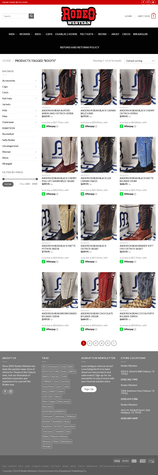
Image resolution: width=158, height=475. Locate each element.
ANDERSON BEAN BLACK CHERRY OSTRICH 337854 (137, 112)
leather (61, 391)
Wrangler (140, 34)
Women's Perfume (59, 436)
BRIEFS (46, 376)
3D (44, 366)
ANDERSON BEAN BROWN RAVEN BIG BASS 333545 (59, 315)
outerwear (59, 416)
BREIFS (72, 371)
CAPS (64, 376)
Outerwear (8, 122)
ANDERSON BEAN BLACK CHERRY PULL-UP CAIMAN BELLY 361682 (59, 179)
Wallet (45, 436)
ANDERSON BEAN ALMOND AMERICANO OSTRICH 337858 (57, 112)
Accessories (8, 80)
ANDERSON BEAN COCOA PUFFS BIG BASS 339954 (137, 315)
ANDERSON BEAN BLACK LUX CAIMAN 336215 (96, 179)
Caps (49, 34)
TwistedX (59, 431)
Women (24, 34)
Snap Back (47, 426)
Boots (63, 371)
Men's (58, 396)
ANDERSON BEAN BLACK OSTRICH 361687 (93, 247)
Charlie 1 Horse (66, 34)
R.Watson (71, 416)
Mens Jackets (64, 401)
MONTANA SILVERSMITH (54, 411)
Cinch (126, 34)
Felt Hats (86, 34)
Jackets (6, 104)
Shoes (67, 421)
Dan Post (65, 381)
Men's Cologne (49, 401)
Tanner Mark (68, 426)
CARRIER (47, 381)
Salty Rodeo (8, 139)
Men (12, 34)
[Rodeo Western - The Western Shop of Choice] (79, 16)
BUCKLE (55, 376)
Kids (38, 34)
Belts (71, 366)
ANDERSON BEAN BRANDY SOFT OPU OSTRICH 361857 (137, 247)
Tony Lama (47, 431)
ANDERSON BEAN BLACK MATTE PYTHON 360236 (59, 247)
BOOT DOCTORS (51, 371)
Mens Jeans (48, 406)
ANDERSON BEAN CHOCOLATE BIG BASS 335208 (97, 315)
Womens (47, 441)
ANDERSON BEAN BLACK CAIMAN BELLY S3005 (98, 112)
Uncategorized (10, 145)
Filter (8, 184)
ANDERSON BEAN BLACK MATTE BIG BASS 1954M (137, 179)
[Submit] (31, 16)
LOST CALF (48, 396)
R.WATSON (8, 128)
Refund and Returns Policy (79, 47)
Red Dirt (46, 421)
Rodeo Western (29, 471)
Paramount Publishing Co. (72, 471)
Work (102, 34)
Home (6, 60)
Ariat (115, 34)
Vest (68, 431)
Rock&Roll (8, 133)
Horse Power (48, 386)
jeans (59, 386)
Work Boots (66, 441)
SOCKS (57, 426)
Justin (66, 386)
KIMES (52, 391)
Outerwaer (47, 416)
